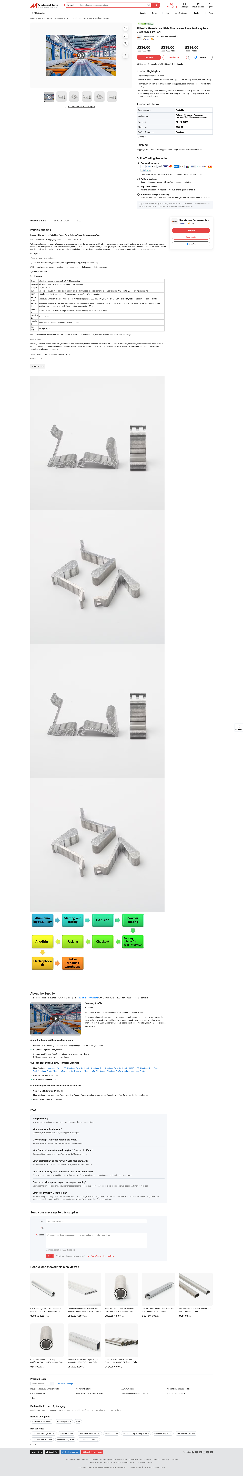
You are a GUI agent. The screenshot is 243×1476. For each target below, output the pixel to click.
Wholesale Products (121, 1460)
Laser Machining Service (41, 1421)
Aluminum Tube (97, 1068)
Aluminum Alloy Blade (65, 1439)
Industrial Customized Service (80, 18)
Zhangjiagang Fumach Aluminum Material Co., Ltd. (163, 36)
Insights (175, 1460)
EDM (78, 1421)
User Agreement (135, 1467)
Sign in (210, 6)
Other (32, 1398)
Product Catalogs (66, 1383)
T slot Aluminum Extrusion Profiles (89, 1393)
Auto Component (66, 1433)
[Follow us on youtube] (204, 1452)
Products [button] (71, 5)
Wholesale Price (136, 1460)
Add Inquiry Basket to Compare (81, 106)
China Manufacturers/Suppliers (101, 1460)
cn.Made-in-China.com (145, 1462)
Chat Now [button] (202, 57)
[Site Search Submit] (155, 5)
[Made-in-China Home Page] (44, 5)
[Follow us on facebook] (193, 1452)
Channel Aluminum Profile (110, 1071)
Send (50, 1256)
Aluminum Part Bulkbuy (88, 1439)
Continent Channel (151, 1460)
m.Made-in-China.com (127, 1462)
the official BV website (88, 997)
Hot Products (70, 1460)
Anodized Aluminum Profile (133, 1071)
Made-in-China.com (110, 1462)
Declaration (148, 1467)
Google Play (52, 1452)
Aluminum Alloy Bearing (186, 1433)
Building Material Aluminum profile (135, 1393)
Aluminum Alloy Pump (162, 1433)
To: (43, 1228)
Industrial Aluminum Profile (87, 1071)
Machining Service (102, 18)
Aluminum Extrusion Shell (64, 1071)
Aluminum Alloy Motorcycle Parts (136, 1433)
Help (167, 13)
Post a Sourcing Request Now (101, 1256)
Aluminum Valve (111, 1433)
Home (32, 18)
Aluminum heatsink (83, 1389)
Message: (40, 1235)
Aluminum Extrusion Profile (116, 1068)
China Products (82, 1460)
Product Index (164, 1460)
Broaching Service (64, 1421)
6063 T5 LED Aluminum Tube (141, 1068)
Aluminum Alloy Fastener (42, 1439)
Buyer (154, 13)
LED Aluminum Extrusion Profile (76, 1068)
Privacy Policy (160, 1467)
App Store (37, 1452)
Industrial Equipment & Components (52, 18)
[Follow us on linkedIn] (211, 1452)
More (32, 1444)
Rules (211, 13)
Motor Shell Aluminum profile (178, 1389)
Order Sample (177, 64)
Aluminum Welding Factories (43, 1433)
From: (42, 1221)
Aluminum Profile (54, 1068)
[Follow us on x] (196, 1452)
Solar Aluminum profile (176, 1393)
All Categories (39, 13)
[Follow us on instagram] (200, 1452)
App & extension (181, 13)
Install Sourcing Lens (93, 1452)
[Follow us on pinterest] (207, 1452)
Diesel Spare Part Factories (89, 1433)
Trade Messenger (70, 1452)
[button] (148, 5)
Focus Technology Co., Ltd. (104, 1467)
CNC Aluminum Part (38, 1393)
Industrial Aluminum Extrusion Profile (44, 1389)
